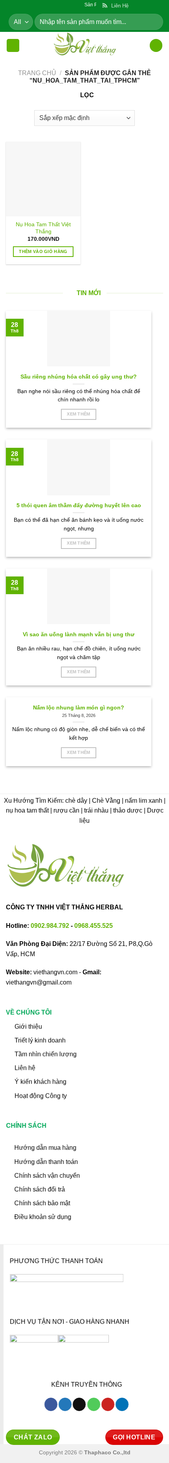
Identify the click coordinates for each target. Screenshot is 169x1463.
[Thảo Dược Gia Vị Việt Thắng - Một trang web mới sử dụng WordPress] (84, 45)
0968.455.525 (93, 925)
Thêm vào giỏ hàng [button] (43, 251)
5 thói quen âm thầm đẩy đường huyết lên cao (79, 505)
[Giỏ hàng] (156, 45)
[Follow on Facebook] (50, 1404)
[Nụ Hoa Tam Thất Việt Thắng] (43, 179)
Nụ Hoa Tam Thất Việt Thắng (43, 228)
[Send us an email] (79, 1404)
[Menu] (13, 45)
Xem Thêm (78, 414)
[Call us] (93, 1404)
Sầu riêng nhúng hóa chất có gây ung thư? (78, 377)
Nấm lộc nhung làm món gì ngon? (78, 708)
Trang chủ (37, 73)
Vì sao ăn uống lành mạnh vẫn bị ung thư (78, 634)
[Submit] (154, 22)
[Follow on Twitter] (65, 1404)
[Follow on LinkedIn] (122, 1404)
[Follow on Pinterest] (107, 1404)
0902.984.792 (50, 925)
